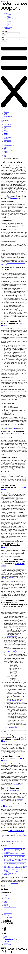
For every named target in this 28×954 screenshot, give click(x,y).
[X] (5, 928)
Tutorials (6, 151)
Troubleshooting (8, 116)
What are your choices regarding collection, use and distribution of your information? (15, 860)
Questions (6, 874)
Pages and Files (7, 140)
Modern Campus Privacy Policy (15, 841)
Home (5, 155)
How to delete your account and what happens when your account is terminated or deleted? (15, 867)
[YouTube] (5, 933)
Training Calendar (8, 27)
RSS (5, 144)
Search (3, 33)
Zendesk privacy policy (12, 727)
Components (7, 128)
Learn (5, 113)
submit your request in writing (8, 554)
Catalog (9, 14)
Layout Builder (7, 137)
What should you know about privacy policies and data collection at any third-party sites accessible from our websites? (15, 863)
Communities (7, 28)
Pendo (6, 428)
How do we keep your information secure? (14, 855)
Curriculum (9, 17)
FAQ (5, 130)
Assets (5, 127)
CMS (8, 16)
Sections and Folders (9, 145)
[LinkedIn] (5, 931)
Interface (6, 135)
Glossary (6, 133)
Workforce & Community (13, 26)
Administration (7, 126)
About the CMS (8, 124)
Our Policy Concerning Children (12, 872)
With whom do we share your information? (14, 853)
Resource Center (8, 913)
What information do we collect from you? (14, 848)
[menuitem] (15, 20)
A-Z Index (6, 941)
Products (6, 13)
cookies (19, 581)
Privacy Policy (7, 944)
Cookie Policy (14, 883)
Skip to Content (4, 1)
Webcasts (6, 152)
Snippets (6, 147)
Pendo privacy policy (12, 636)
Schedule (9, 24)
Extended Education (12, 18)
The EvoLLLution (8, 917)
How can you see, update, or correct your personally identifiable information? (14, 857)
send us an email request (10, 577)
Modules (6, 138)
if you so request (17, 784)
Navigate (9, 23)
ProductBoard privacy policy (14, 700)
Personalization (7, 141)
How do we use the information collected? (14, 849)
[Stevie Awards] (14, 936)
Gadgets (6, 131)
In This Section (4, 120)
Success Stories (7, 915)
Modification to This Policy (10, 873)
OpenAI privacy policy (12, 651)
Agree (2, 885)
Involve (9, 20)
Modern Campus (9, 939)
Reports (6, 142)
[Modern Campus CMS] (14, 952)
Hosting (6, 134)
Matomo (13, 428)
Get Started (6, 112)
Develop (6, 114)
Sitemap (6, 943)
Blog (5, 914)
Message (9, 21)
